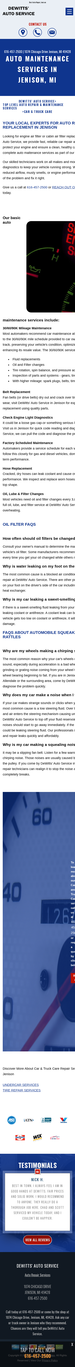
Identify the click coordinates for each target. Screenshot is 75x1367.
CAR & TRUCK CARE (38, 111)
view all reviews (37, 1239)
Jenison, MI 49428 (60, 51)
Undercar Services (21, 1085)
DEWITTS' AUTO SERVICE (37, 101)
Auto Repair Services (37, 1275)
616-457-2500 (13, 51)
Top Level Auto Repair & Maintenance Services (33, 106)
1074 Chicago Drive (36, 51)
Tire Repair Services (22, 1090)
